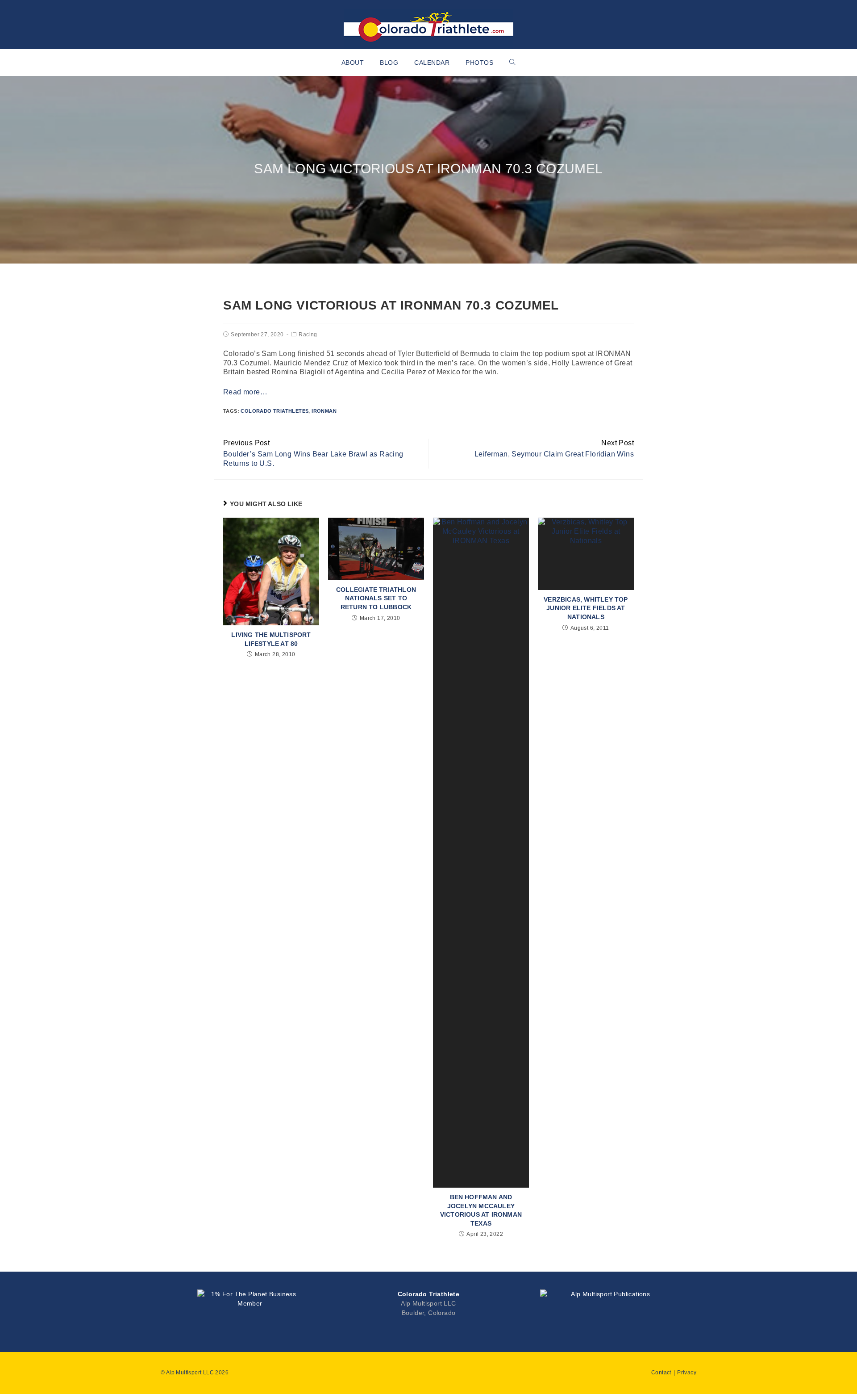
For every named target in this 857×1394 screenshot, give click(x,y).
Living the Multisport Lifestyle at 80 (271, 639)
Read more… (245, 392)
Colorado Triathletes (274, 411)
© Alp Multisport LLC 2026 (195, 1372)
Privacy (686, 1372)
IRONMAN (324, 411)
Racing (308, 334)
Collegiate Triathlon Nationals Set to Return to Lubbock (376, 598)
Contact (661, 1372)
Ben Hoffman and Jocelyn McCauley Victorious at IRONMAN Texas (481, 1210)
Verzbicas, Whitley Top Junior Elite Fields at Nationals (586, 608)
